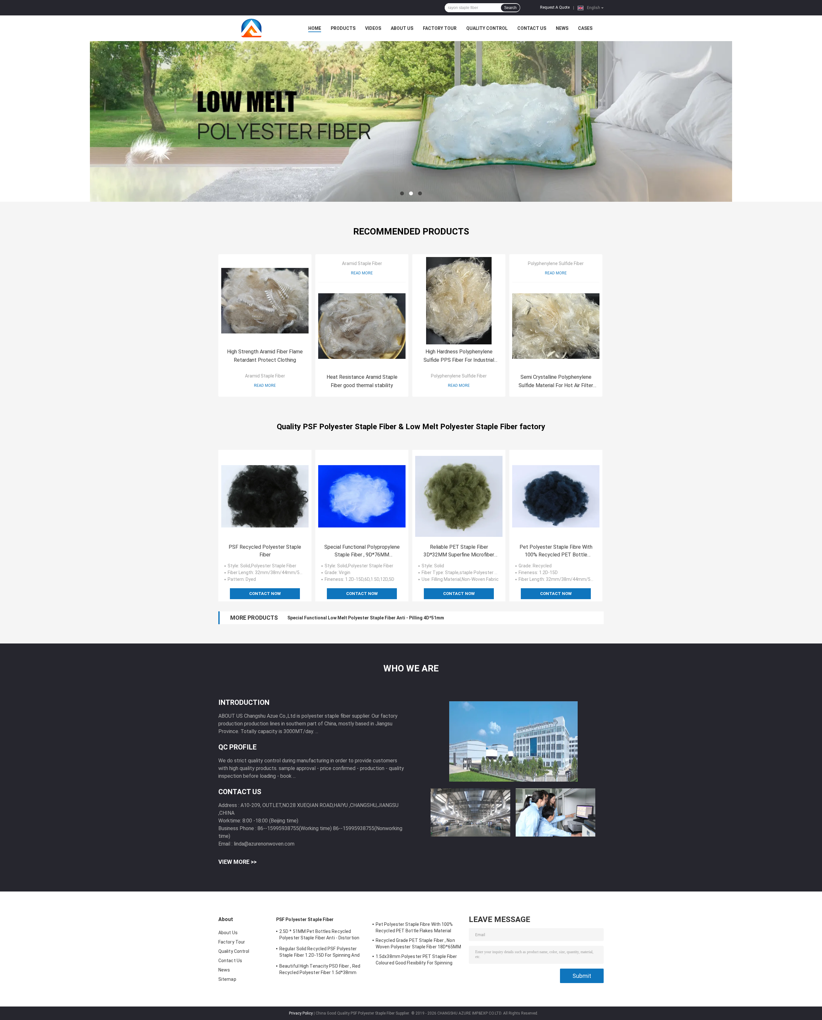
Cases (585, 28)
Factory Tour (440, 28)
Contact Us (531, 28)
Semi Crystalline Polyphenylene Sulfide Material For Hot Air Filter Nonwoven (556, 382)
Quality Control (487, 28)
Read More (265, 385)
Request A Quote (555, 7)
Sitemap (227, 979)
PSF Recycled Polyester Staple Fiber (265, 551)
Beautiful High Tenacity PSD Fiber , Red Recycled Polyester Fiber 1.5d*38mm (319, 969)
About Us (402, 28)
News (562, 28)
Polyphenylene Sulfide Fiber (459, 375)
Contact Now (265, 593)
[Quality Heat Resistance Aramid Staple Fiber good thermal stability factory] (362, 326)
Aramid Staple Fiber (265, 375)
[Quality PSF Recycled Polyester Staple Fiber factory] (265, 496)
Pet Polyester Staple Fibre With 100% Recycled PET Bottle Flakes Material (556, 551)
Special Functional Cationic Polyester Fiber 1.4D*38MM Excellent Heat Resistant (373, 617)
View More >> (237, 861)
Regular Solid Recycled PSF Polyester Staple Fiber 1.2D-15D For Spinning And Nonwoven (319, 953)
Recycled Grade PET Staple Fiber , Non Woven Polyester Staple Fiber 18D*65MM (418, 943)
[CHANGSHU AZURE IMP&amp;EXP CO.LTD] (253, 28)
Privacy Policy (301, 1013)
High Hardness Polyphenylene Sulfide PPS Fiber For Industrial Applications (459, 356)
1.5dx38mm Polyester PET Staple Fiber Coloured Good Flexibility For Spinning (416, 959)
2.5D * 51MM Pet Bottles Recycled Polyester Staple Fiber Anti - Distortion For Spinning (319, 935)
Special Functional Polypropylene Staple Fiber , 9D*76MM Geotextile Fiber (362, 551)
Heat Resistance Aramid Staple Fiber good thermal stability (362, 381)
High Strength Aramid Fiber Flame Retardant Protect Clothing (265, 356)
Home (314, 28)
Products (343, 28)
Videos (373, 28)
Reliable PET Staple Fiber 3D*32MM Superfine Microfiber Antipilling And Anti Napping (459, 551)
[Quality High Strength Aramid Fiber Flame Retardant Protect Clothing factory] (265, 300)
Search (510, 7)
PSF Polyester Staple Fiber (305, 919)
